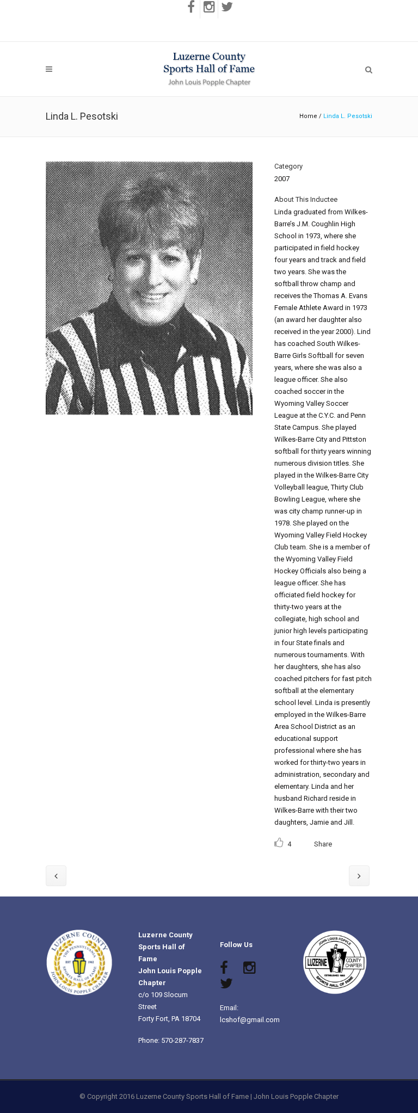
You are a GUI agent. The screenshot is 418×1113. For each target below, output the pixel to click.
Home (308, 116)
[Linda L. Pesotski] (149, 423)
